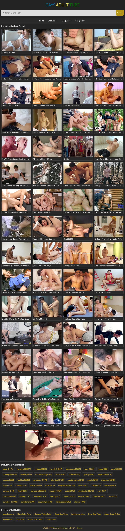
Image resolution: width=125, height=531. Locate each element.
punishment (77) (27, 502)
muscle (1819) (55, 491)
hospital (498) (36, 485)
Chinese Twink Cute (42, 514)
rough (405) (103, 469)
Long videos (66, 21)
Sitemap (79, 528)
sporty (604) (89, 474)
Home (41, 21)
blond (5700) (69, 496)
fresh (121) (22, 491)
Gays (63, 4)
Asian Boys (7, 519)
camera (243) (8, 491)
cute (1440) (70, 491)
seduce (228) (8, 480)
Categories (80, 21)
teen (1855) (89, 469)
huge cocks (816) (105, 474)
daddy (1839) (26, 474)
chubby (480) (110, 485)
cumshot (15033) (10, 502)
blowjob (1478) (57, 480)
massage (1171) (108, 480)
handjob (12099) (24, 469)
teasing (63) (55, 496)
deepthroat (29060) (66, 485)
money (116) (25, 496)
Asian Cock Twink (35, 519)
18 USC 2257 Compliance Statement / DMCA (59, 528)
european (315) (40, 496)
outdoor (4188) (9, 496)
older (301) (50, 485)
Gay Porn (20, 519)
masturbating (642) (76, 480)
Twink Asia (51, 519)
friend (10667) (99, 496)
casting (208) (21, 485)
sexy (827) (102, 491)
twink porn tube (78, 514)
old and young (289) (43, 474)
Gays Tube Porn (24, 514)
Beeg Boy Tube (61, 514)
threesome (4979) (73, 469)
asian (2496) (8, 469)
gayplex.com (8, 514)
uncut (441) (83, 485)
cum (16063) (116, 469)
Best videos (52, 21)
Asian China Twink (112, 514)
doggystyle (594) (45, 502)
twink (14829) (56, 469)
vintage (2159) (41, 469)
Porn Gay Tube (94, 514)
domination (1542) (86, 491)
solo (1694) (60, 474)
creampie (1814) (10, 474)
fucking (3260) (23, 480)
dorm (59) (113, 496)
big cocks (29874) (38, 491)
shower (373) (79, 502)
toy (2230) (7, 485)
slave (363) (96, 485)
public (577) (93, 480)
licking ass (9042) (63, 502)
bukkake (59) (74, 474)
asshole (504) (83, 496)
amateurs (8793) (40, 480)
